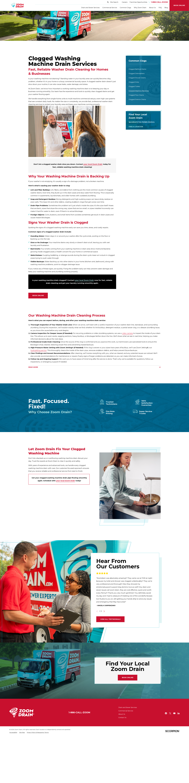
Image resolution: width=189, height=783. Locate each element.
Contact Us (122, 717)
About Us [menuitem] (152, 7)
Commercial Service (125, 711)
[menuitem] (143, 69)
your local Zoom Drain (92, 164)
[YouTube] (174, 713)
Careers (124, 2)
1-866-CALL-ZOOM (79, 712)
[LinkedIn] (179, 713)
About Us (121, 714)
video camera (127, 333)
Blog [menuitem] (166, 7)
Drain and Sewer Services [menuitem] (90, 7)
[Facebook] (166, 713)
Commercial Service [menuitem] (109, 7)
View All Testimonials (110, 619)
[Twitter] (170, 713)
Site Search (114, 2)
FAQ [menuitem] (160, 7)
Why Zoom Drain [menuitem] (140, 7)
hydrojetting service (39, 350)
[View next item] (104, 611)
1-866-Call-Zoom (159, 2)
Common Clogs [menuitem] (125, 7)
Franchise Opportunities (138, 2)
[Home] (17, 5)
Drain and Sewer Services (127, 707)
